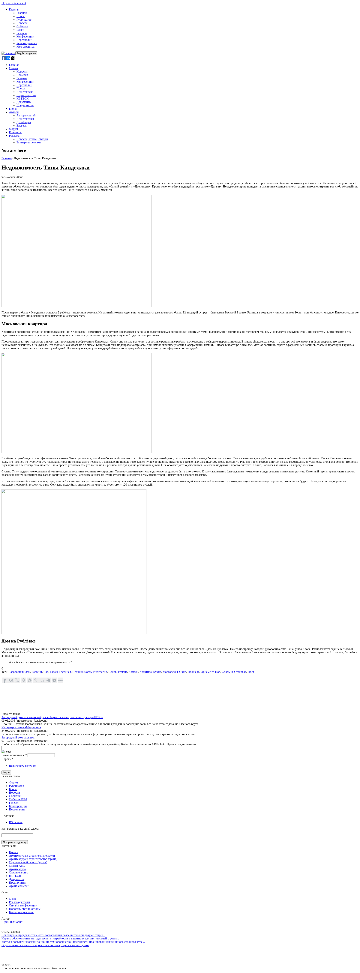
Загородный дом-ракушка (18, 737)
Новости (22, 23)
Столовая (240, 671)
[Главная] (8, 53)
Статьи (13, 68)
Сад (46, 671)
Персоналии (24, 39)
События (22, 26)
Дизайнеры (23, 122)
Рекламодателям (26, 43)
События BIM (18, 799)
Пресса (21, 88)
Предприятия (25, 105)
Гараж (54, 671)
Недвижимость (82, 671)
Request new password (22, 765)
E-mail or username (14, 755)
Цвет (251, 671)
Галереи (21, 33)
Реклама (14, 135)
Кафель (133, 671)
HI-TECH (22, 98)
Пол (217, 671)
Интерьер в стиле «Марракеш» (21, 727)
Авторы (14, 112)
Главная (14, 9)
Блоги (20, 29)
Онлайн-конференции (23, 905)
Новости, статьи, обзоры (32, 139)
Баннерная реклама (28, 142)
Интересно (100, 671)
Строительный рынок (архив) (28, 862)
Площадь (193, 671)
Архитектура (24, 91)
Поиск (20, 16)
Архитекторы (25, 118)
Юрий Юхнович (12, 922)
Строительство (26, 95)
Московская (170, 671)
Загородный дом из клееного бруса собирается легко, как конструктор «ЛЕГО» (52, 717)
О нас (12, 898)
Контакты (15, 132)
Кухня (157, 671)
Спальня (227, 671)
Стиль (112, 671)
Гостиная (65, 671)
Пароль (7, 759)
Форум (13, 128)
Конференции (25, 36)
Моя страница (25, 46)
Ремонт (122, 671)
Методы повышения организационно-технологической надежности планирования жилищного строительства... (73, 941)
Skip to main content (14, 3)
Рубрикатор (24, 19)
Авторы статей (26, 115)
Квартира (146, 671)
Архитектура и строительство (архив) (33, 859)
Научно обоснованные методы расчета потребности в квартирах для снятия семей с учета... (60, 938)
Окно (182, 671)
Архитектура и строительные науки (32, 855)
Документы (23, 101)
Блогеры (21, 125)
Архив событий (19, 886)
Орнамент (207, 671)
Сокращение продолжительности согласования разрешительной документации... (53, 935)
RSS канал (15, 822)
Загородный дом (19, 671)
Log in (6, 772)
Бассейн (37, 671)
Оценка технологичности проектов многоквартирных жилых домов (45, 945)
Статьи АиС (17, 865)
